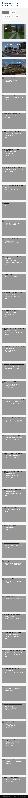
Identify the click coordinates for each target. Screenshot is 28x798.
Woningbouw (7, 16)
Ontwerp (13, 12)
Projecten (16, 16)
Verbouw (6, 20)
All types (6, 12)
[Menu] (26, 2)
